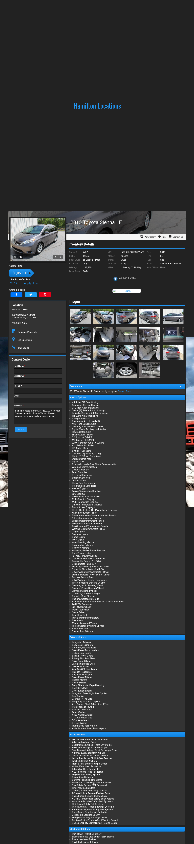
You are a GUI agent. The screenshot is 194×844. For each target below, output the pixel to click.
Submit (20, 429)
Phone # (18, 386)
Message (19, 406)
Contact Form (124, 391)
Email (16, 396)
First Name (19, 366)
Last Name (19, 376)
